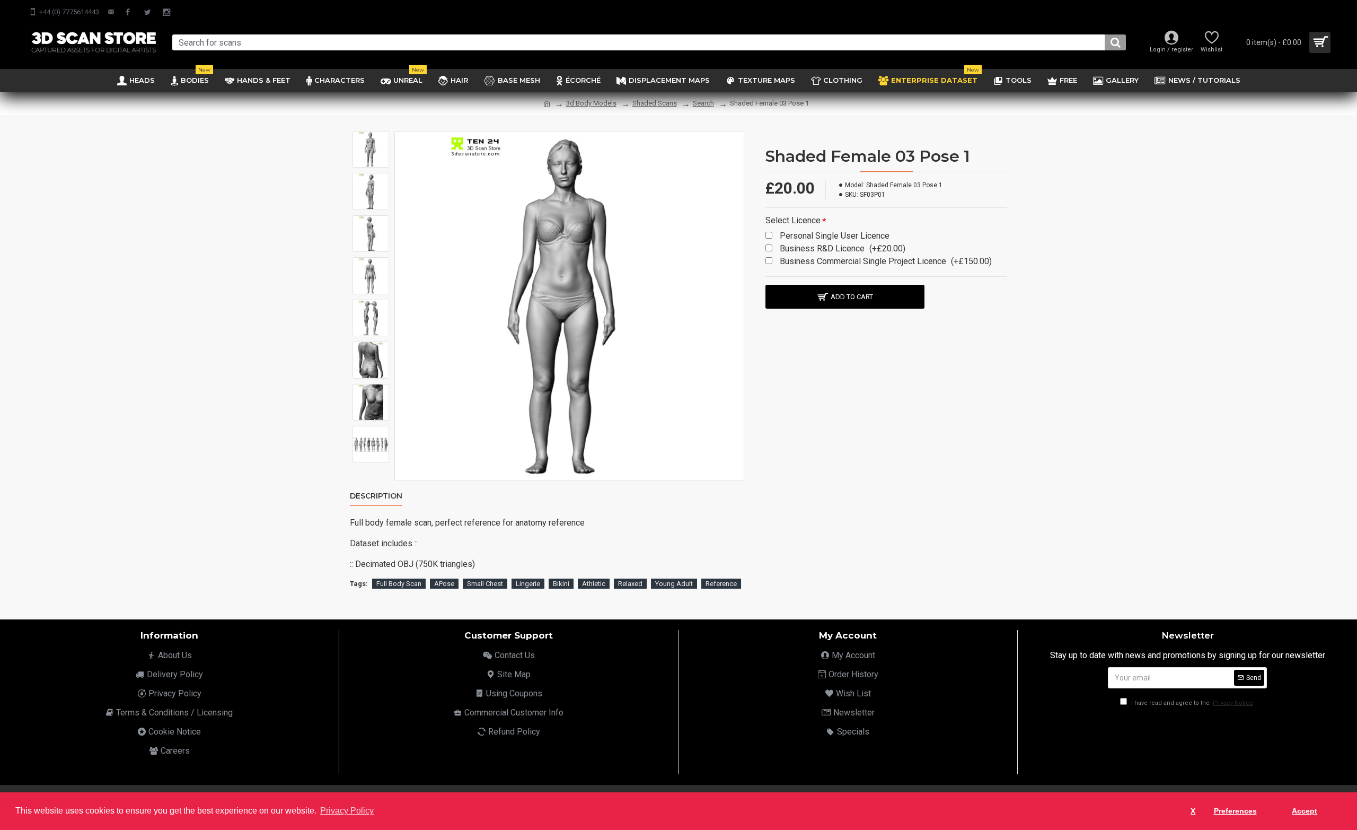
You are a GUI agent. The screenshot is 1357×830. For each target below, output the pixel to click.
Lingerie (528, 584)
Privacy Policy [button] (347, 810)
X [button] (1193, 811)
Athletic (593, 584)
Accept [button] (1304, 811)
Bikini (561, 584)
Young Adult (674, 584)
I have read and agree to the (1191, 703)
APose (444, 584)
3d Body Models (591, 103)
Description (376, 496)
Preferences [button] (1235, 811)
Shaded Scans (654, 103)
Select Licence (793, 220)
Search (703, 103)
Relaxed (630, 584)
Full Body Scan (398, 584)
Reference (721, 584)
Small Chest (485, 584)
